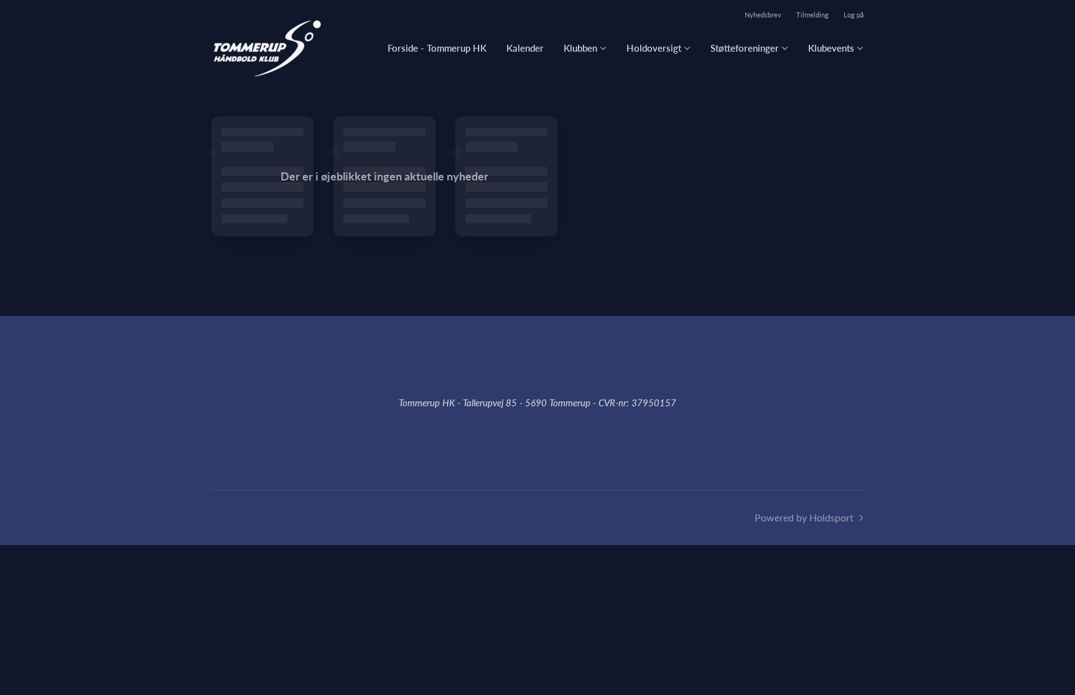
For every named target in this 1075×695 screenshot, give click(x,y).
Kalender (525, 48)
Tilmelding (812, 15)
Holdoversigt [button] (653, 48)
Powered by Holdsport (804, 517)
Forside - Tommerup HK (437, 48)
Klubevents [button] (831, 48)
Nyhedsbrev (763, 15)
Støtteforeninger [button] (744, 48)
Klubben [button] (580, 48)
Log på (853, 15)
